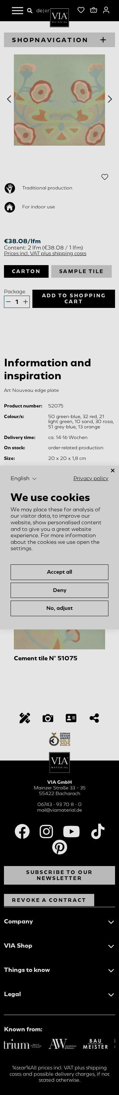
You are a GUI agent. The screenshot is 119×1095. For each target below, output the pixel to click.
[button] (24, 479)
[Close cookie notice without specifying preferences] (112, 471)
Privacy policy (90, 478)
